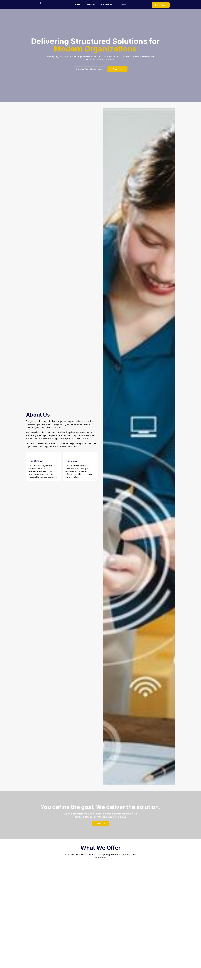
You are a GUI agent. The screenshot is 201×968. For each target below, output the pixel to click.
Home (77, 4)
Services (91, 4)
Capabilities (106, 4)
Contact (122, 4)
